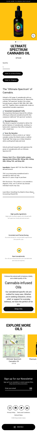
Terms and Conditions (23, 412)
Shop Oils (18, 309)
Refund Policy (18, 415)
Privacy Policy (11, 412)
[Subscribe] (30, 388)
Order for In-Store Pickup (13, 73)
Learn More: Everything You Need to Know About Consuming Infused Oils (18, 193)
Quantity (5, 63)
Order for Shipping (10, 80)
